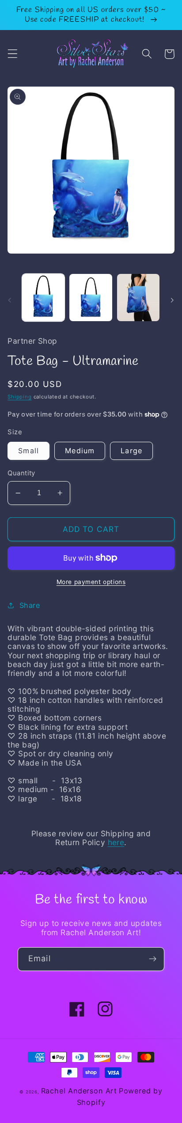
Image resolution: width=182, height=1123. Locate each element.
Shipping (19, 397)
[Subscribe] (152, 959)
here (116, 842)
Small (28, 450)
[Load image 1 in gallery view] (43, 298)
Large (131, 450)
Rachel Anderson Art (79, 1090)
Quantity (21, 473)
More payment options (91, 581)
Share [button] (29, 605)
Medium (80, 450)
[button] (12, 54)
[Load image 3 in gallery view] (138, 298)
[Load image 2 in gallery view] (90, 298)
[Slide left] (9, 300)
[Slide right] (172, 300)
